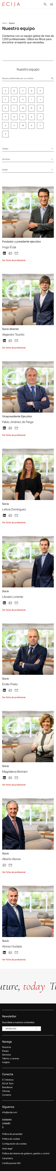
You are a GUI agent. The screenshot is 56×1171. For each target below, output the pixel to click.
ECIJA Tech (7, 1083)
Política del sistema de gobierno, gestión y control (25, 1153)
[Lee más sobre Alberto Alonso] (28, 824)
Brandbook (7, 1087)
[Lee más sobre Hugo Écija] (28, 212)
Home (4, 23)
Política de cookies (11, 1138)
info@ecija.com (9, 1112)
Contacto (6, 1094)
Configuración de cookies (14, 1143)
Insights (6, 1062)
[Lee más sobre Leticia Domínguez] (28, 474)
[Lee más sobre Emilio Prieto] (28, 649)
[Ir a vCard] (10, 253)
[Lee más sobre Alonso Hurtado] (28, 911)
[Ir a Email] (16, 252)
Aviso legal (7, 1148)
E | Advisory (7, 1079)
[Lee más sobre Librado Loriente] (28, 561)
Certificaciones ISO (11, 1163)
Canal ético (7, 1158)
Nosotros (6, 1047)
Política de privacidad (12, 1134)
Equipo (5, 1050)
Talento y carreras (10, 1058)
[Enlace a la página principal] (11, 4)
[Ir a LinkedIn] (4, 252)
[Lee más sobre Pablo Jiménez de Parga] (28, 387)
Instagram (7, 1119)
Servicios (6, 1054)
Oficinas (6, 1091)
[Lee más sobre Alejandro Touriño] (28, 299)
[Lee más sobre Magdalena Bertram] (28, 736)
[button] (45, 4)
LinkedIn (6, 1123)
